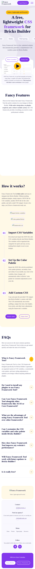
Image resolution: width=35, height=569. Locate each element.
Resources (26, 531)
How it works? (12, 59)
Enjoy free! (24, 316)
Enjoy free (24, 59)
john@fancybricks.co (17, 508)
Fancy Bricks (10, 563)
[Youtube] (20, 546)
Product (13, 531)
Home (8, 531)
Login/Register (23, 3)
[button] (17, 359)
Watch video (11, 316)
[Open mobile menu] (32, 3)
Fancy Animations (23, 563)
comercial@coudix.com (17, 518)
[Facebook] (15, 546)
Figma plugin (19, 531)
